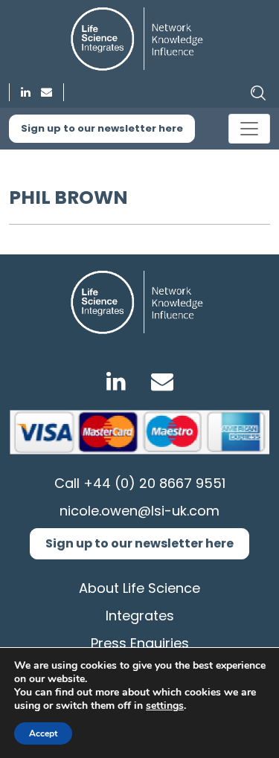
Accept (43, 733)
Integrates (140, 615)
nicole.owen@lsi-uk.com (139, 510)
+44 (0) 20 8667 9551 (154, 483)
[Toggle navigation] (249, 129)
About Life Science (139, 588)
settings (165, 706)
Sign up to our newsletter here (102, 128)
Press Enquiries (140, 643)
